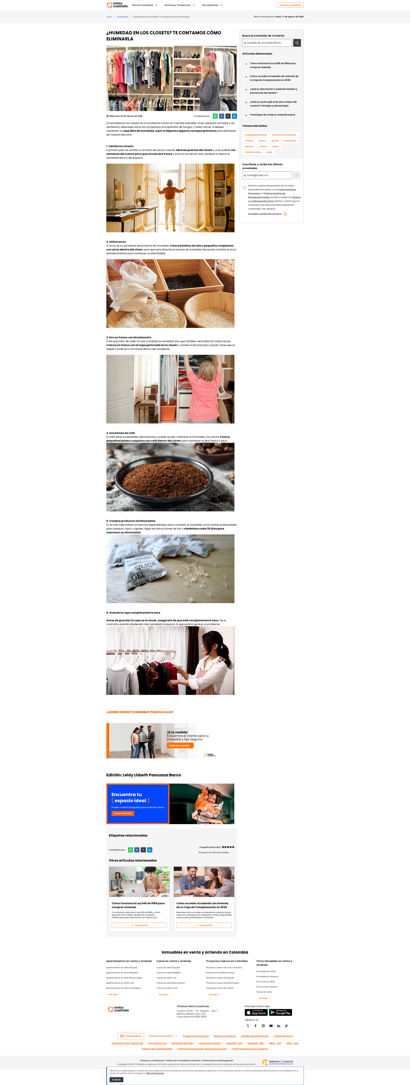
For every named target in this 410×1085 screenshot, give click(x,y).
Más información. (155, 1073)
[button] (215, 116)
